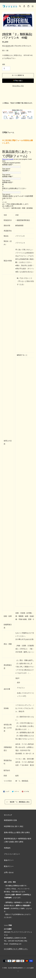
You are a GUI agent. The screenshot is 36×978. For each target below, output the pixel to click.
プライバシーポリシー (12, 854)
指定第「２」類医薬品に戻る (19, 802)
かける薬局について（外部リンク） (16, 949)
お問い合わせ (9, 872)
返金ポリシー (9, 860)
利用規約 (7, 848)
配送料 (8, 46)
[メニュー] (32, 6)
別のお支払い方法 (18, 86)
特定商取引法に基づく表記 (13, 826)
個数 (3, 64)
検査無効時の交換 (10, 820)
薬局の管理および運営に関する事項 (17, 832)
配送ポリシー (9, 866)
